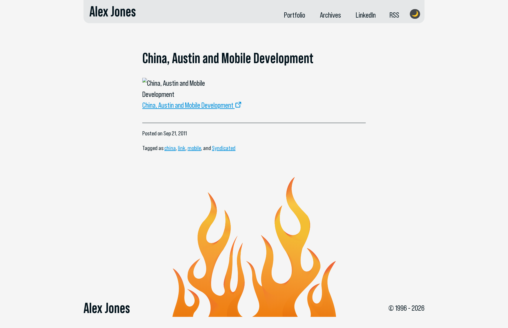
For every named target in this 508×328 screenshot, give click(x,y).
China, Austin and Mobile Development (187, 105)
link (182, 148)
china (170, 148)
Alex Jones (112, 11)
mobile (194, 148)
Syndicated (223, 148)
